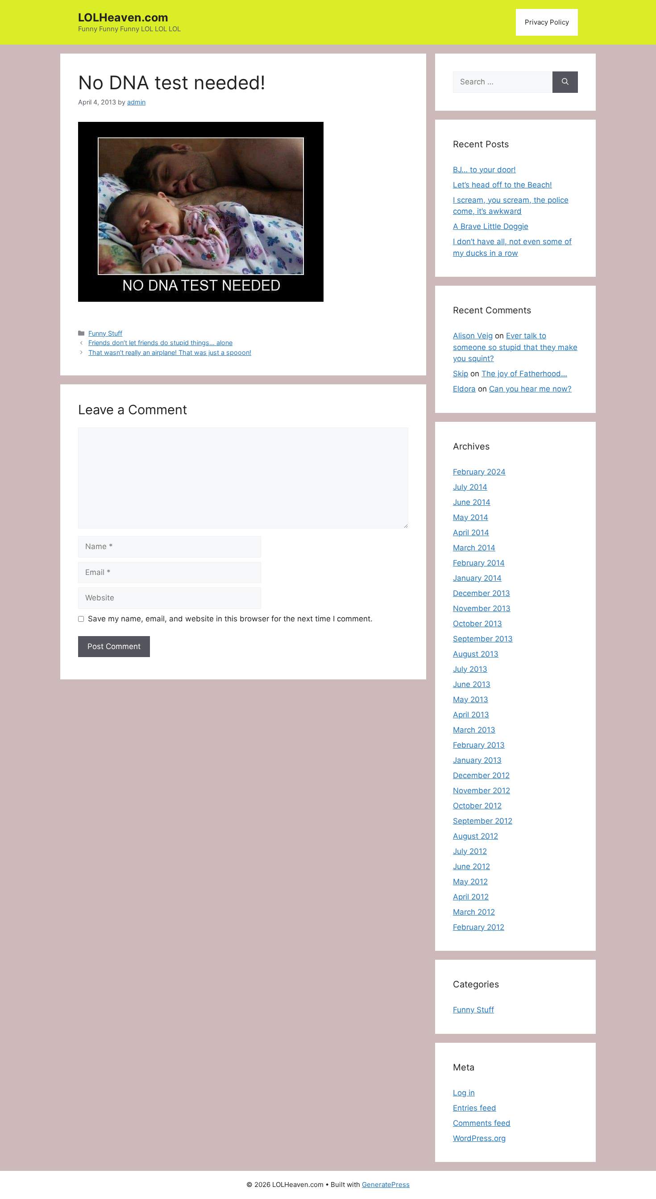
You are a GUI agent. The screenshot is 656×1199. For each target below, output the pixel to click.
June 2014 (471, 502)
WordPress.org (479, 1138)
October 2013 (477, 623)
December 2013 (481, 593)
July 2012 (470, 851)
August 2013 (475, 653)
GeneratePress (386, 1184)
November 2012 (481, 790)
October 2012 (477, 805)
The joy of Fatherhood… (524, 373)
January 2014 (477, 578)
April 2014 (471, 532)
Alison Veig (473, 335)
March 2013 (474, 729)
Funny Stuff (105, 333)
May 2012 (470, 881)
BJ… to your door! (484, 169)
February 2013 (479, 745)
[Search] (565, 82)
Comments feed (482, 1123)
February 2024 (479, 471)
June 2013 (471, 684)
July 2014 (470, 487)
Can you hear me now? (530, 388)
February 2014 (479, 562)
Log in (464, 1092)
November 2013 (482, 608)
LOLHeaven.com (123, 17)
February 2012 (478, 927)
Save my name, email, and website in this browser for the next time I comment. (230, 618)
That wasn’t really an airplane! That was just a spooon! (169, 352)
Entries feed (474, 1107)
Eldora (464, 388)
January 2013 (477, 760)
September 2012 (482, 820)
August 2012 (475, 836)
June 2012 (471, 866)
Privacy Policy (547, 22)
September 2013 (483, 638)
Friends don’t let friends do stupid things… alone (160, 342)
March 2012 (474, 912)
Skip (460, 373)
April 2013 (471, 714)
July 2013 (470, 669)
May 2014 (470, 517)
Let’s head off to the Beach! (502, 184)
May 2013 (470, 699)
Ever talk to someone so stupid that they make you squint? (515, 347)
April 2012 (471, 896)
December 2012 (481, 775)
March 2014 (474, 547)
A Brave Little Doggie (490, 226)
